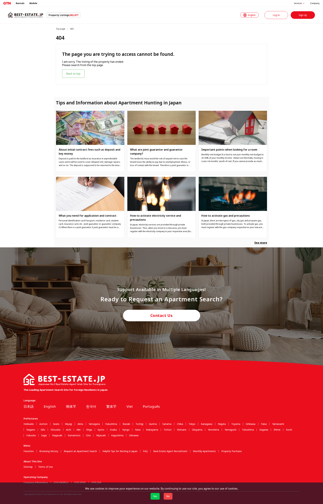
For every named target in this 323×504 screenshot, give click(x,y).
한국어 (91, 406)
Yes (155, 496)
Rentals (20, 3)
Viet (130, 406)
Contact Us (161, 315)
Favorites (29, 451)
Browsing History (48, 451)
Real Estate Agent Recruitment (170, 451)
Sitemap (28, 467)
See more (260, 243)
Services (298, 3)
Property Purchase (231, 451)
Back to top (73, 73)
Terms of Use (45, 467)
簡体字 (71, 406)
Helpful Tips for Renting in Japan (119, 451)
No (168, 496)
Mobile (33, 3)
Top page (60, 29)
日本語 (29, 406)
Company (315, 3)
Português (151, 406)
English (50, 406)
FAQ (145, 451)
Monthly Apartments (204, 451)
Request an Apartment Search (80, 451)
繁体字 (111, 406)
